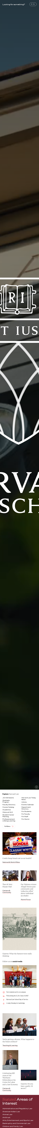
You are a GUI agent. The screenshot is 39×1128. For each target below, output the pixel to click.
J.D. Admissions (8, 798)
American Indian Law (11, 1112)
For (27, 811)
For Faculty (26, 814)
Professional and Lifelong (9, 820)
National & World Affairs (11, 862)
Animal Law (7, 1114)
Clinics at (7, 812)
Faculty (9, 805)
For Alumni (26, 819)
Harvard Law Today (29, 798)
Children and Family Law (12, 1126)
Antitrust (6, 1117)
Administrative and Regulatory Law (17, 1109)
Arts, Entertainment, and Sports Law (17, 1120)
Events (28, 805)
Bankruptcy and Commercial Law (16, 1123)
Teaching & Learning (10, 1045)
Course (8, 807)
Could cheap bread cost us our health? (17, 858)
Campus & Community (6, 891)
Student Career (8, 816)
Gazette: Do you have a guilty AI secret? (27, 1086)
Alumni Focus (26, 899)
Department (26, 808)
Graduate (6, 801)
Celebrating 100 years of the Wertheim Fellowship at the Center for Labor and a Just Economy (10, 1079)
